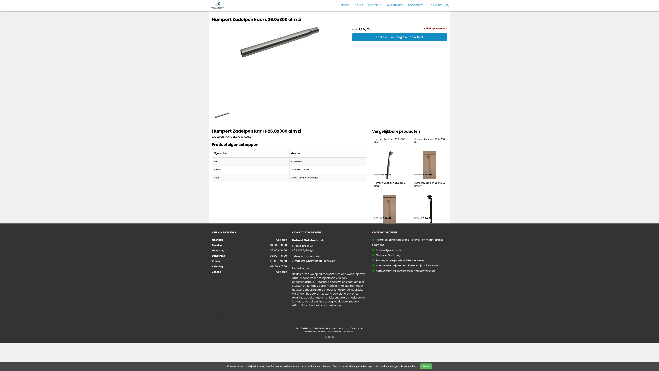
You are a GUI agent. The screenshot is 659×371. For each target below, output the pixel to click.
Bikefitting (374, 5)
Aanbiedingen (394, 5)
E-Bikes (359, 5)
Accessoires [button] (416, 5)
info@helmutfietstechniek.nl (318, 261)
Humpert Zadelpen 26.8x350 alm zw (430, 184)
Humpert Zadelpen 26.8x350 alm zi (390, 184)
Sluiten (426, 366)
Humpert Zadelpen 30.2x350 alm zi (390, 141)
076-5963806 (312, 256)
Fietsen (345, 5)
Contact (437, 5)
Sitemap (329, 337)
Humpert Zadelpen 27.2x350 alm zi (429, 141)
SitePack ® (357, 328)
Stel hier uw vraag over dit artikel (399, 37)
